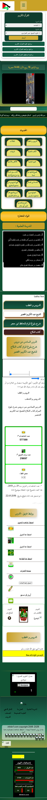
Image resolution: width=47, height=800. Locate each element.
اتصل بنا (20, 709)
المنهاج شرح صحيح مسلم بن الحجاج (33, 195)
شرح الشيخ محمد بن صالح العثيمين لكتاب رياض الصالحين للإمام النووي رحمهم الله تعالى (13, 195)
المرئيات (12, 151)
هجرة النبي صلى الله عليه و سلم (32, 649)
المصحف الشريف (8, 715)
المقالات (12, 141)
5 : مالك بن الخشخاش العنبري (32, 246)
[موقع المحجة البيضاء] (24, 89)
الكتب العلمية (32, 151)
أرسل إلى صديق (25, 595)
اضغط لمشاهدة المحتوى (26, 522)
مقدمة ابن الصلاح (32, 182)
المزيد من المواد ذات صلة (34, 655)
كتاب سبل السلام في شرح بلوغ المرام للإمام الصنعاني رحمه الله (13, 174)
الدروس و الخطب (32, 141)
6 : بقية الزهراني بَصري (35, 251)
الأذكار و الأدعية (12, 161)
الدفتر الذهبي (8, 709)
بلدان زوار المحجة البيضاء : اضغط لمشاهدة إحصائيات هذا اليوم (23, 731)
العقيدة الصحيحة (20, 713)
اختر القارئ (39, 29)
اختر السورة (39, 21)
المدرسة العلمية (32, 709)
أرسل (23, 38)
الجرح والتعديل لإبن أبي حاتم (23, 204)
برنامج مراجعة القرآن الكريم (23, 49)
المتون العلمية (32, 161)
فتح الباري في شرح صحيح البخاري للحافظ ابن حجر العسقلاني (13, 185)
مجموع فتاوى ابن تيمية (32, 173)
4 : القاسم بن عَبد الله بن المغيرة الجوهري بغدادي (26, 241)
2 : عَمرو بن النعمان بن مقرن (33, 231)
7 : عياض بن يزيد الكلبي (34, 257)
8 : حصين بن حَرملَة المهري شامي (31, 262)
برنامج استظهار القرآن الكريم (23, 55)
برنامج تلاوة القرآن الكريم (23, 44)
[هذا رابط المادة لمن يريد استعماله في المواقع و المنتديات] (11, 589)
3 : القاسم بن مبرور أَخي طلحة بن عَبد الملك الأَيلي (25, 236)
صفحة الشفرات (25, 571)
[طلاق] (23, 704)
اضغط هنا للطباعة (25, 559)
